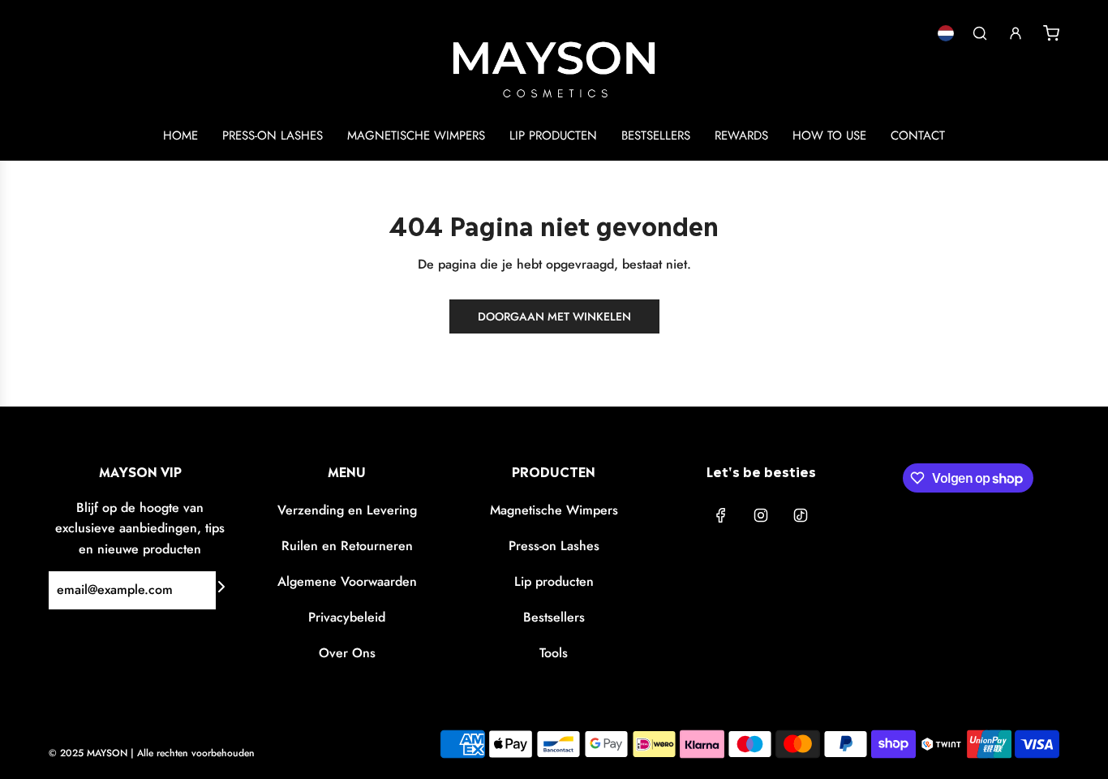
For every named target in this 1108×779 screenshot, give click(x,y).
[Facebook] (721, 515)
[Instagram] (761, 515)
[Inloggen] (1015, 33)
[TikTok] (800, 515)
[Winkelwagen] (1051, 33)
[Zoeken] (980, 33)
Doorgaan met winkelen (554, 316)
